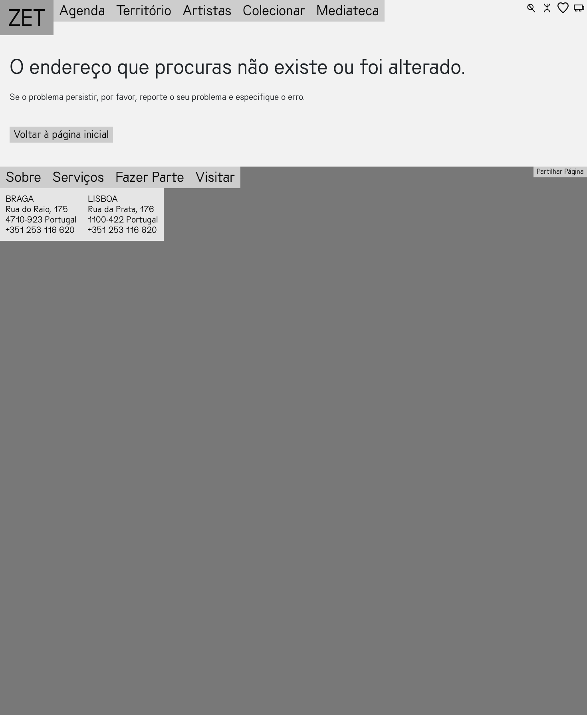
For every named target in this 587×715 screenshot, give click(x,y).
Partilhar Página (560, 171)
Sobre (23, 177)
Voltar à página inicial (61, 134)
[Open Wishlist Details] (563, 8)
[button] (531, 8)
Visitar (215, 177)
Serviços (78, 177)
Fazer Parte (149, 177)
